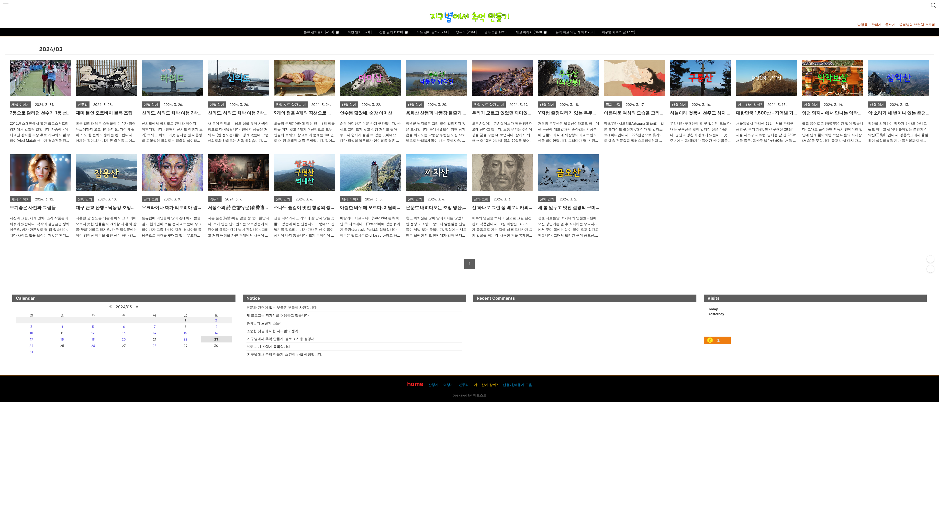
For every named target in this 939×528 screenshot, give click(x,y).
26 (93, 346)
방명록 (862, 24)
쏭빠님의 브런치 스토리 (917, 24)
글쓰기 (890, 24)
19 (93, 339)
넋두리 (465, 32)
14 (154, 333)
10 (31, 333)
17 (31, 339)
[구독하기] (930, 269)
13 (123, 333)
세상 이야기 (528, 32)
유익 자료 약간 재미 (574, 32)
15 (185, 333)
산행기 (433, 385)
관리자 (876, 24)
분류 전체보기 (319, 32)
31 (31, 352)
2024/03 (124, 306)
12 (93, 333)
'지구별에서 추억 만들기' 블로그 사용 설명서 (280, 339)
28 (154, 346)
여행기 (448, 385)
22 (185, 339)
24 (31, 346)
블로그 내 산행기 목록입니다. (268, 346)
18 (62, 339)
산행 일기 (390, 32)
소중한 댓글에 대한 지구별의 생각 (272, 331)
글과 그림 (495, 32)
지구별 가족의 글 (618, 32)
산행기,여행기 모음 (517, 385)
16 (216, 333)
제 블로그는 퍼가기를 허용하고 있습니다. (278, 315)
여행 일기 (358, 32)
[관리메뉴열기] (930, 259)
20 (124, 339)
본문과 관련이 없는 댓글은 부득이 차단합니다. (281, 307)
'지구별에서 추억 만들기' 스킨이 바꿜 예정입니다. (284, 354)
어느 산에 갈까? (431, 32)
